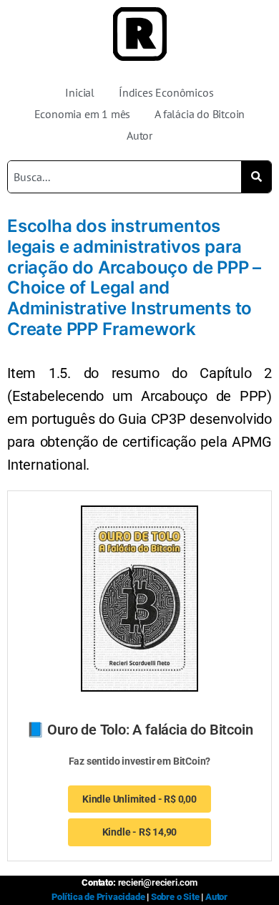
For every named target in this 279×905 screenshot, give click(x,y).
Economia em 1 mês (82, 114)
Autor (139, 135)
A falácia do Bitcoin (200, 114)
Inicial (79, 92)
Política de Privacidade (98, 896)
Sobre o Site (175, 896)
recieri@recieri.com (157, 882)
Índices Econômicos (166, 92)
